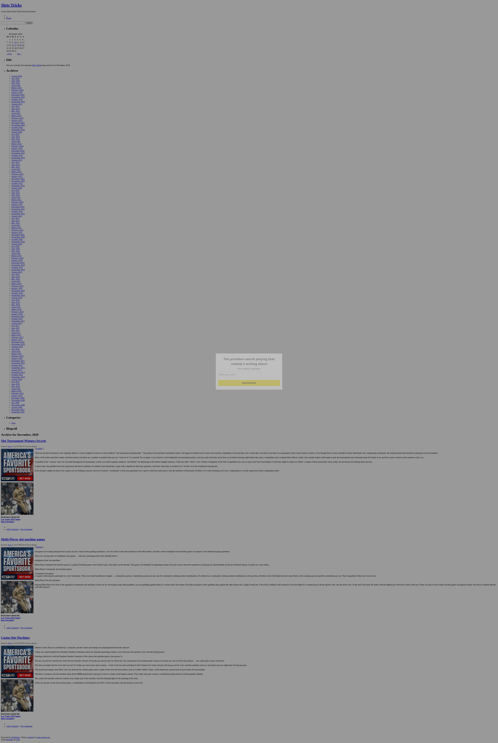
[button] (249, 361)
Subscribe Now (249, 383)
